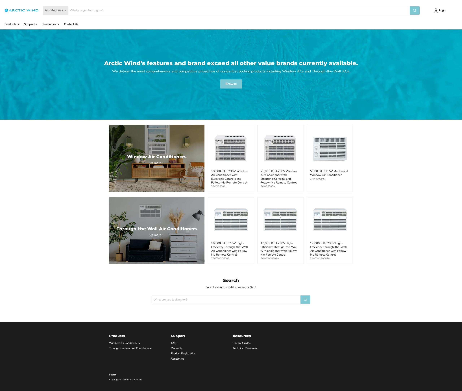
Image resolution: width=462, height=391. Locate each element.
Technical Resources (245, 348)
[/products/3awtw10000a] (231, 220)
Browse (231, 84)
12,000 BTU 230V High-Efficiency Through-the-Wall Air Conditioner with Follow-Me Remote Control (328, 249)
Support (30, 24)
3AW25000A (268, 186)
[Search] (415, 10)
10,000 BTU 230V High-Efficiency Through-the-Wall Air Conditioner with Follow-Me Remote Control (279, 249)
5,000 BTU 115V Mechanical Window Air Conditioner (329, 173)
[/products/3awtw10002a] (280, 220)
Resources (49, 24)
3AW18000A (218, 186)
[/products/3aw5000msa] (330, 148)
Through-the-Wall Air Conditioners (130, 348)
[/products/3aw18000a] (231, 148)
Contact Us (71, 24)
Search (112, 374)
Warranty (177, 348)
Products (11, 24)
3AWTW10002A (270, 258)
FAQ (173, 343)
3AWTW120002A (320, 258)
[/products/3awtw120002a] (330, 220)
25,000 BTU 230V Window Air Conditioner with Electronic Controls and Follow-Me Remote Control (279, 177)
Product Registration (183, 353)
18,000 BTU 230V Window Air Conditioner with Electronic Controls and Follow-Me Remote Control (229, 177)
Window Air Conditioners (124, 343)
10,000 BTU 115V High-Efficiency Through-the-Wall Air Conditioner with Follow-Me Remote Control (230, 249)
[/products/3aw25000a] (280, 148)
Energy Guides (241, 343)
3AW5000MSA (318, 178)
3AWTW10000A (220, 258)
